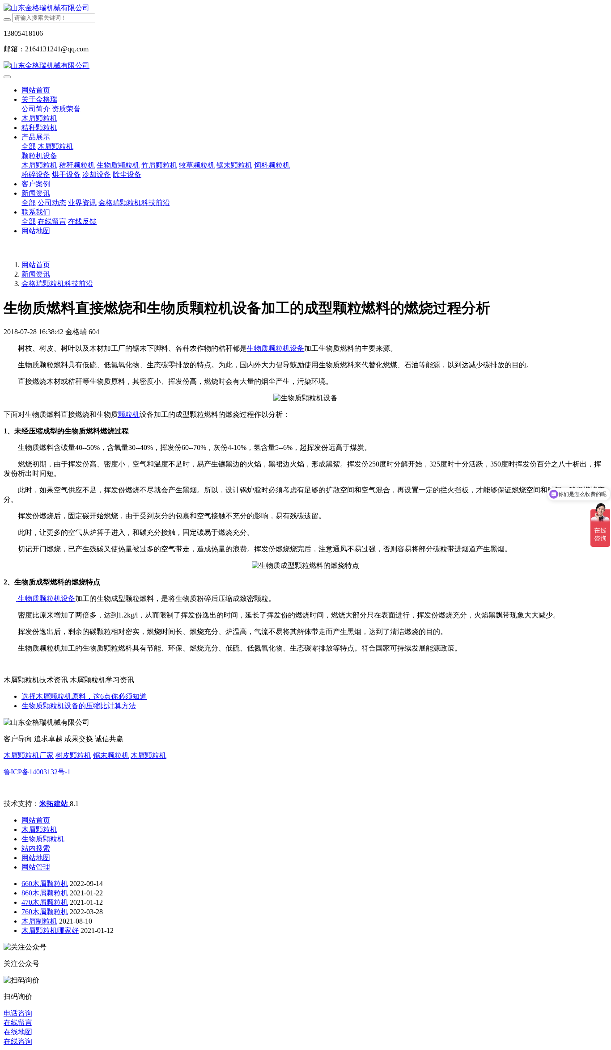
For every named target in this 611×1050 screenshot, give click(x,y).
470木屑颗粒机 (44, 902)
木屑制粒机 (39, 921)
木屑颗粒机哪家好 (50, 930)
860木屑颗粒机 (44, 893)
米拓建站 (54, 803)
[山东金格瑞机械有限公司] (305, 8)
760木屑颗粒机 (44, 912)
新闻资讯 (35, 274)
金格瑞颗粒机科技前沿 (57, 283)
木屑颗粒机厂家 (29, 755)
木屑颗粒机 (148, 755)
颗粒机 (129, 414)
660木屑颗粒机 (44, 883)
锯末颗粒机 (111, 755)
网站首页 (35, 90)
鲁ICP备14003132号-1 (37, 772)
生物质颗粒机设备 (275, 348)
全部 (28, 146)
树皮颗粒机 (73, 755)
